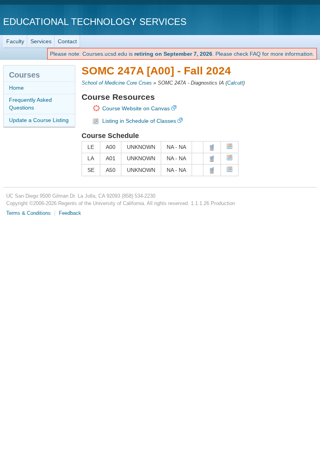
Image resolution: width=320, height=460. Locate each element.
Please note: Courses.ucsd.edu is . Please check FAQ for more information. (182, 54)
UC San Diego (272, 21)
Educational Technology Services (95, 21)
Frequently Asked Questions (30, 104)
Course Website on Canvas (136, 108)
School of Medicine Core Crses (117, 83)
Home (16, 88)
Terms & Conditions (28, 213)
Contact (67, 41)
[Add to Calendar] (229, 147)
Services (41, 41)
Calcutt (235, 83)
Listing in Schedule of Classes (139, 121)
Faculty (15, 41)
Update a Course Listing (39, 120)
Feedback (70, 213)
